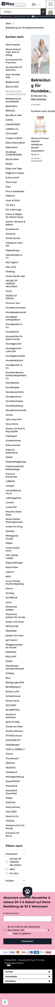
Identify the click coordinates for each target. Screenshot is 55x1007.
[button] (50, 12)
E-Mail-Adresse (11, 913)
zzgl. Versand (36, 161)
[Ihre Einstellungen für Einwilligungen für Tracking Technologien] (5, 1002)
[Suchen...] (43, 11)
